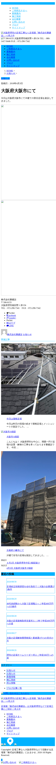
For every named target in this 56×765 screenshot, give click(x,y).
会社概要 (16, 19)
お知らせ (27, 334)
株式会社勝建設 (14, 334)
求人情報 (11, 683)
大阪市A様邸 (13, 437)
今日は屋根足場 (14, 419)
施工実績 (16, 16)
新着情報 (11, 676)
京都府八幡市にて (15, 550)
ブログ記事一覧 (14, 688)
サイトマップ (18, 28)
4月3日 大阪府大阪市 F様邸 (20, 568)
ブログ (15, 25)
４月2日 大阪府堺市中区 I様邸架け (23, 563)
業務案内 (16, 13)
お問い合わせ (18, 22)
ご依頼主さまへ (19, 10)
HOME (15, 8)
